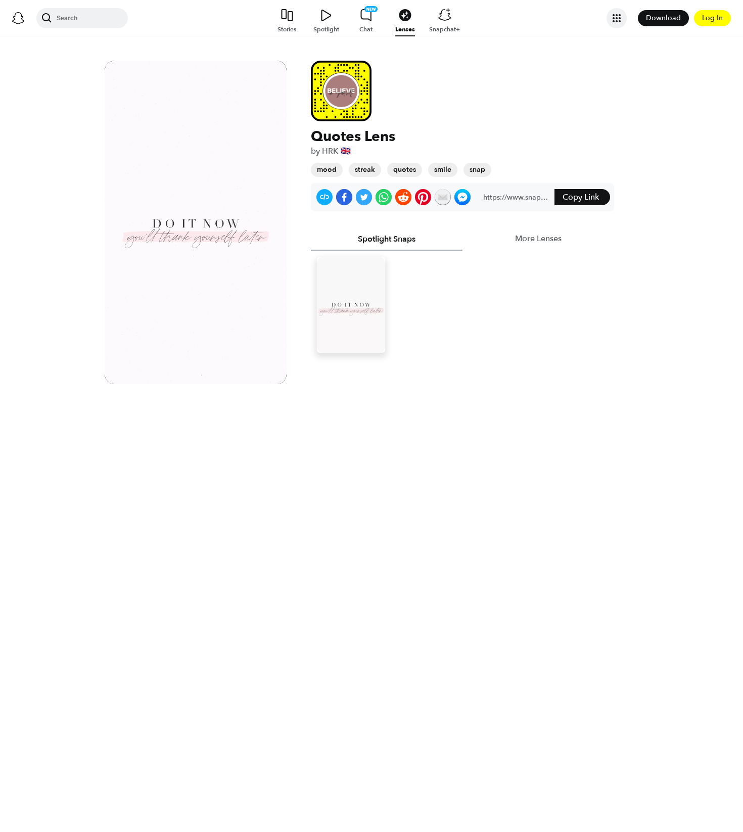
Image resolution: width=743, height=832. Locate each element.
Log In (712, 18)
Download (663, 18)
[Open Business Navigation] (617, 18)
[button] (324, 197)
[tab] (386, 239)
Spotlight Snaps (386, 239)
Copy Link (581, 197)
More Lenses (538, 238)
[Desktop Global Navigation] (18, 18)
